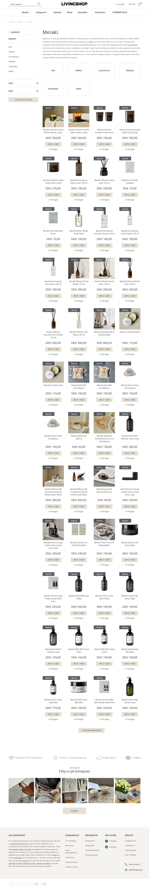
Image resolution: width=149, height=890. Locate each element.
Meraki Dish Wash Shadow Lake (53, 650)
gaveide (25, 861)
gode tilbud (18, 858)
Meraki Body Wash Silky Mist (129, 650)
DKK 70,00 (129, 188)
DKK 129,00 (53, 657)
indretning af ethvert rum (19, 844)
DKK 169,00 (78, 239)
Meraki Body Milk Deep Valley (79, 597)
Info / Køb (53, 144)
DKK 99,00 (104, 500)
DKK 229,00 (53, 607)
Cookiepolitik (90, 841)
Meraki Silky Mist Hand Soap (79, 650)
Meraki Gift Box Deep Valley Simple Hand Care (53, 599)
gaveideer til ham (29, 863)
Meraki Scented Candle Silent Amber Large (79, 131)
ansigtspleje (133, 45)
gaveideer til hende (15, 863)
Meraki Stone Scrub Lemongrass (130, 386)
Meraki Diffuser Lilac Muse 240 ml (79, 333)
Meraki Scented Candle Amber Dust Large (53, 181)
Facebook (112, 841)
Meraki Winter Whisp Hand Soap (79, 232)
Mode (69, 12)
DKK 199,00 (104, 553)
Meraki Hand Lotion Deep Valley (104, 597)
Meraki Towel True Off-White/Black (104, 544)
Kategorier (41, 12)
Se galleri (74, 811)
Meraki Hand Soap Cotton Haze (129, 701)
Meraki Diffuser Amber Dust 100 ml (104, 181)
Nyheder (58, 12)
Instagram (113, 847)
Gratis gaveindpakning (71, 851)
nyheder (54, 855)
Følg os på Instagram (74, 770)
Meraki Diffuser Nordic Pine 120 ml (130, 282)
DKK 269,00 (53, 138)
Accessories (14, 56)
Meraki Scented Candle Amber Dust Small (130, 131)
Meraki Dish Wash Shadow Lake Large (130, 437)
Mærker (20, 22)
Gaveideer (82, 12)
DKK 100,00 (78, 393)
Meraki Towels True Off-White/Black (78, 544)
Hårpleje (12, 61)
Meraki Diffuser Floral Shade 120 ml (78, 282)
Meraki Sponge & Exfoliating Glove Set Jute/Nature (104, 439)
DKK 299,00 (129, 500)
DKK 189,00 (129, 553)
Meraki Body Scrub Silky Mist (78, 701)
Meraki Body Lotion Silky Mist (53, 701)
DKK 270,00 (53, 188)
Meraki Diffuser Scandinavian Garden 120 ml (53, 335)
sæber (90, 42)
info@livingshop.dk (135, 870)
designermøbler (18, 849)
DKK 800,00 (104, 343)
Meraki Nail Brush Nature (79, 437)
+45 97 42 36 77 (134, 864)
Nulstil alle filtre (23, 99)
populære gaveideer (43, 863)
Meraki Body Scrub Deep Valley (129, 544)
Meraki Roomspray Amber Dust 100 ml (78, 181)
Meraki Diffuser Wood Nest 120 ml (104, 282)
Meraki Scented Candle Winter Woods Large (53, 131)
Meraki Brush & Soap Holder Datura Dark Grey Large (129, 492)
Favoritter (120, 4)
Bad (10, 47)
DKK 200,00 (129, 138)
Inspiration (100, 12)
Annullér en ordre (71, 867)
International (69, 857)
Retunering (69, 845)
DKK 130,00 (129, 393)
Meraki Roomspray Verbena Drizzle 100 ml (104, 232)
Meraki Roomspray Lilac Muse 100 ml (53, 282)
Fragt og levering (71, 862)
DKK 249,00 (53, 553)
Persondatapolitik (91, 855)
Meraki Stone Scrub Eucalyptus (53, 437)
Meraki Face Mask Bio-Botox (53, 232)
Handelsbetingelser (92, 850)
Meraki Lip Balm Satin (53, 385)
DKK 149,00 (104, 607)
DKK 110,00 (129, 343)
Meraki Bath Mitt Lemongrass (78, 386)
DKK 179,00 (53, 708)
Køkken (12, 51)
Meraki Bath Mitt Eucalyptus (104, 386)
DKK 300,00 (78, 343)
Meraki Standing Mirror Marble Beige (104, 333)
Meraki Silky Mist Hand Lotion (104, 650)
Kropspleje (13, 66)
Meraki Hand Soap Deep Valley (129, 597)
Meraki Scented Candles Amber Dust (104, 131)
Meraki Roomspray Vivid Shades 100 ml (130, 232)
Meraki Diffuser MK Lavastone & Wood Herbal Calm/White (53, 492)
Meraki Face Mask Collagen (130, 181)
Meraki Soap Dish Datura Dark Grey (104, 490)
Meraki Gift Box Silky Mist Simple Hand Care (104, 701)
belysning (27, 849)
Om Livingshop (70, 841)
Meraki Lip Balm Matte (130, 332)
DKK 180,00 (104, 138)
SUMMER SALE (119, 12)
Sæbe (11, 71)
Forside (11, 22)
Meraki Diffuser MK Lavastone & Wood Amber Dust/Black (78, 492)
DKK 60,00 (78, 447)
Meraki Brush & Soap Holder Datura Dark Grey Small (53, 545)
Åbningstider (89, 845)
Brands (25, 12)
